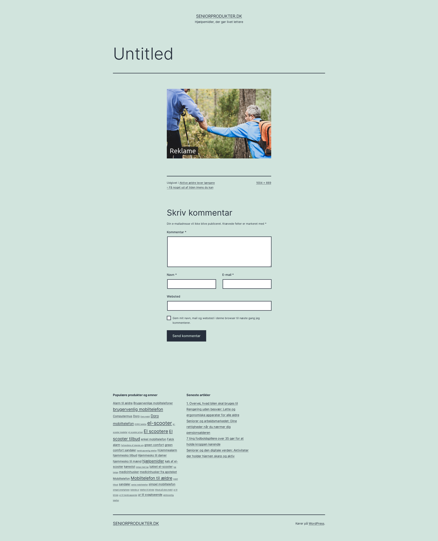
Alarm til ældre (123, 403)
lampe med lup (142, 467)
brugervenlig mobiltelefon (138, 409)
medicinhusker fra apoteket (158, 472)
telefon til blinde (147, 490)
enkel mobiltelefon (153, 439)
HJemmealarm (167, 450)
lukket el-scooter (161, 466)
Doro (136, 416)
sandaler (124, 484)
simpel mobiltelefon (162, 484)
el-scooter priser (135, 432)
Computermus (122, 416)
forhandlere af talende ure (132, 445)
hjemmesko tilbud (125, 455)
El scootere (156, 431)
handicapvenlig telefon (147, 450)
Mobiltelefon (121, 478)
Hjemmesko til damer (152, 455)
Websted (173, 296)
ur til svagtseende (150, 494)
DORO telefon (140, 424)
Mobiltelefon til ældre (151, 478)
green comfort (154, 445)
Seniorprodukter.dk (219, 16)
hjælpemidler (153, 461)
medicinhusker (129, 472)
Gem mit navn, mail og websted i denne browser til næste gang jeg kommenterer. (216, 320)
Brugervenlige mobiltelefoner (153, 403)
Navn (172, 274)
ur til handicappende (128, 495)
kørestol (129, 466)
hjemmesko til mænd (127, 461)
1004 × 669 (263, 182)
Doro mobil (145, 416)
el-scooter (159, 423)
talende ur (134, 490)
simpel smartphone (121, 490)
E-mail (228, 274)
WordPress (316, 523)
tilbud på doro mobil (164, 490)
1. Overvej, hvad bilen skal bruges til (212, 403)
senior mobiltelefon (139, 485)
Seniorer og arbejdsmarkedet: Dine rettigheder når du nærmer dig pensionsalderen (211, 426)
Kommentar (176, 232)
